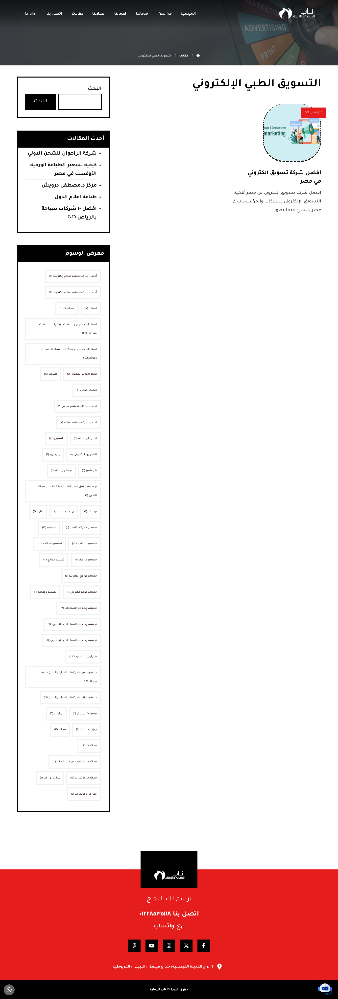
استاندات (66, 308)
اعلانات (50, 374)
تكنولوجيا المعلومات (83, 656)
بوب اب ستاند (63, 511)
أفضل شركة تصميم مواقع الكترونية (73, 292)
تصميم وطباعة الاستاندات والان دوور (72, 624)
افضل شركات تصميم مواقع (77, 406)
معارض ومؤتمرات (84, 794)
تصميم (49, 527)
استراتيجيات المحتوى (82, 374)
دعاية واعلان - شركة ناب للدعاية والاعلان (70, 697)
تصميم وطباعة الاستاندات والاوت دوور (71, 640)
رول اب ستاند (86, 729)
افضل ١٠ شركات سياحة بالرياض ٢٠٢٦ (69, 213)
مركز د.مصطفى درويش (69, 186)
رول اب (56, 713)
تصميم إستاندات (84, 543)
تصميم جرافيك (85, 559)
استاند (91, 308)
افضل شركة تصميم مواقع (78, 422)
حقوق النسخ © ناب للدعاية (169, 989)
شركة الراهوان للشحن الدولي (62, 154)
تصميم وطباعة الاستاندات (78, 608)
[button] (203, 946)
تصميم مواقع (53, 559)
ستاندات (89, 745)
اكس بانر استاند (85, 438)
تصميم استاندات (49, 543)
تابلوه (38, 511)
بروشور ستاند (61, 470)
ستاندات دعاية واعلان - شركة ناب (74, 761)
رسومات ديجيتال (85, 713)
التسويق (56, 438)
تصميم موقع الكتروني (82, 592)
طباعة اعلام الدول (75, 197)
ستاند (60, 729)
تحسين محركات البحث (81, 527)
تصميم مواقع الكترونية (81, 576)
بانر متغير (89, 470)
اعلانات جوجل (86, 390)
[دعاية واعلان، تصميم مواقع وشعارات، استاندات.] (296, 13)
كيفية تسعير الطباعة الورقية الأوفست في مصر (63, 170)
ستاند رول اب (50, 778)
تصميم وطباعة (45, 592)
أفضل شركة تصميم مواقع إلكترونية (73, 276)
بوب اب (90, 511)
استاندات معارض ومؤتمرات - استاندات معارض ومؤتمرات (68, 354)
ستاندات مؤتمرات (83, 778)
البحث (95, 89)
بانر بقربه (53, 454)
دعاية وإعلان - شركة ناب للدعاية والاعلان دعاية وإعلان (69, 677)
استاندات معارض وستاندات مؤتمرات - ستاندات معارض (68, 329)
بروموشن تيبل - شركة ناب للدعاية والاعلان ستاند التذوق (67, 491)
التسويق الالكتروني (83, 454)
